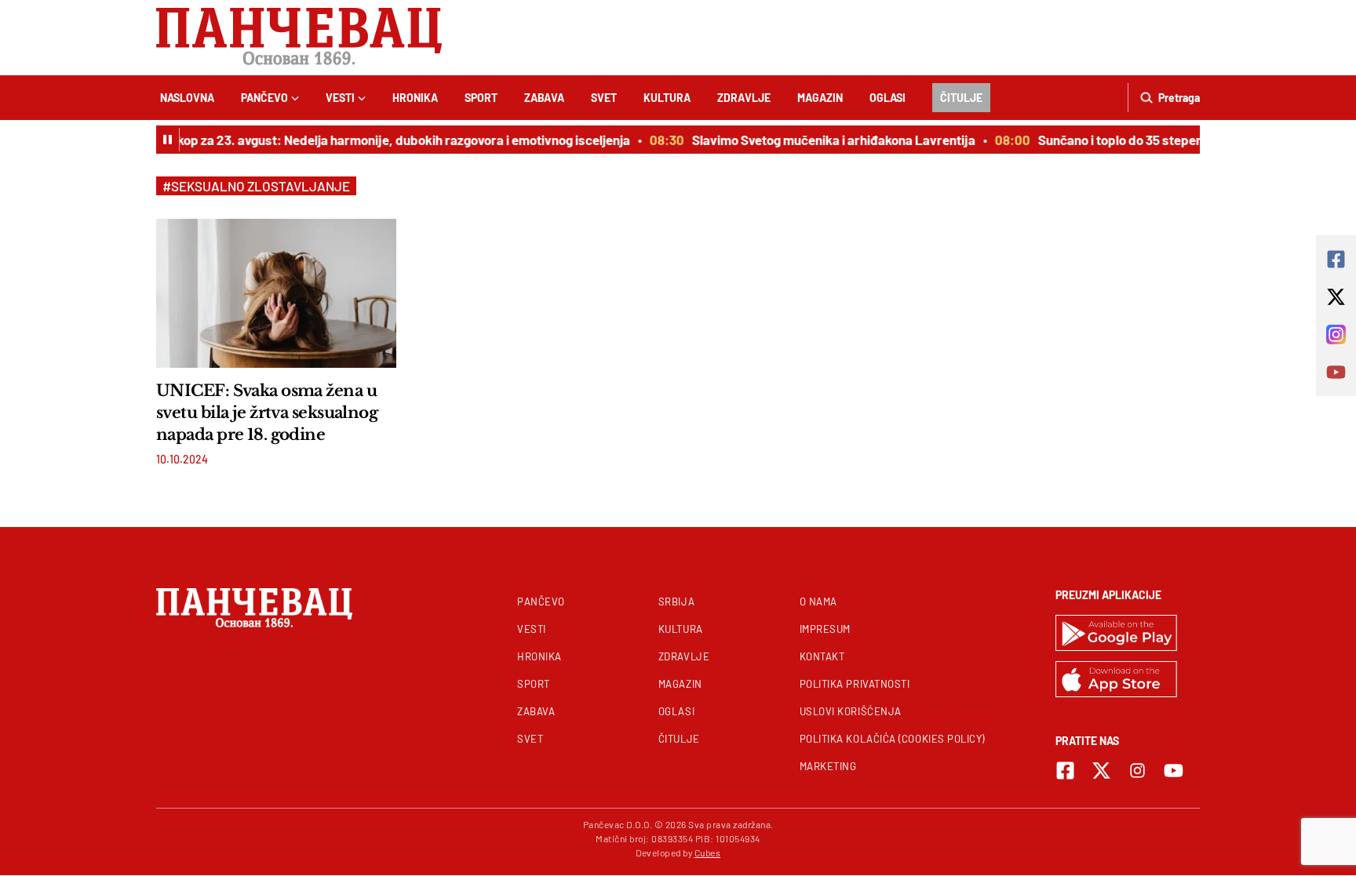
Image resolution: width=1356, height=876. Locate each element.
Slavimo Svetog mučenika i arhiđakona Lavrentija (826, 139)
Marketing (828, 766)
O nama (818, 601)
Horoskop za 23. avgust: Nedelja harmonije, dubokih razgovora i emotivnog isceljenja (379, 139)
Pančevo (264, 97)
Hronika (415, 97)
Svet (604, 97)
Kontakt (822, 656)
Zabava (544, 97)
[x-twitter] (1101, 770)
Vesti (340, 97)
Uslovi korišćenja (851, 711)
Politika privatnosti (855, 684)
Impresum (825, 629)
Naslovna (187, 97)
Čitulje (961, 97)
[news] (276, 293)
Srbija (676, 601)
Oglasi (887, 97)
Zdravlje (744, 97)
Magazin (820, 97)
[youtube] (1173, 770)
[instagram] (1137, 770)
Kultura (667, 97)
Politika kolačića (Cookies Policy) (892, 738)
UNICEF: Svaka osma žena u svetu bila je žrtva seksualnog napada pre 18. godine (266, 412)
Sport (481, 97)
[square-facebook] (1065, 770)
